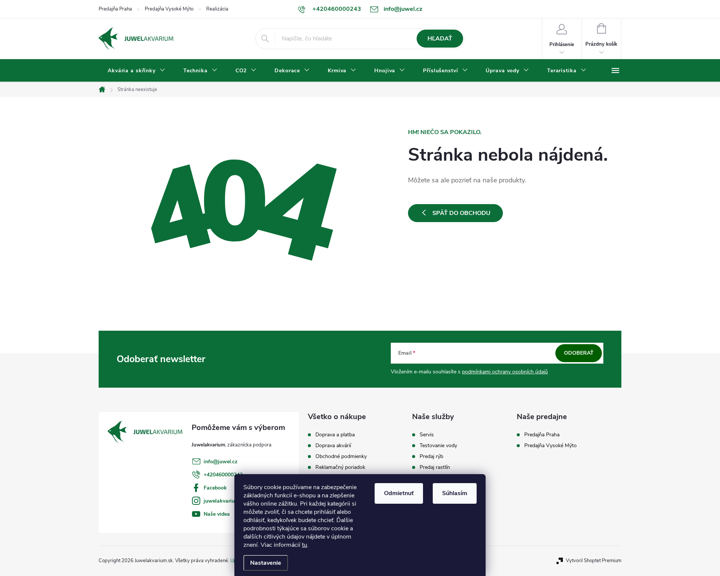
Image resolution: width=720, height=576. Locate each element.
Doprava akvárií (333, 446)
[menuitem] (136, 70)
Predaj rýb (431, 457)
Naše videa (217, 514)
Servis (427, 435)
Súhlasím (454, 493)
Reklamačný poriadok (340, 467)
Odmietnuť (399, 493)
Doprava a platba (335, 435)
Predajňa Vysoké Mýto (169, 9)
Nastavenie (265, 563)
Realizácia (217, 9)
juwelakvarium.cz (225, 500)
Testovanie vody (438, 446)
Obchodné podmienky (341, 457)
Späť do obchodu (461, 213)
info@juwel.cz (220, 461)
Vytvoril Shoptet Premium (593, 560)
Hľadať (440, 38)
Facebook (215, 487)
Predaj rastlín (435, 467)
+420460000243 (223, 474)
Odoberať (579, 353)
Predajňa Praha (115, 9)
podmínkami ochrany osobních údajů (505, 371)
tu (304, 545)
